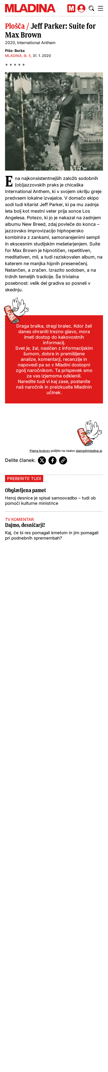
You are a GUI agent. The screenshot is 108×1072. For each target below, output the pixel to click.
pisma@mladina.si (89, 451)
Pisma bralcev (40, 451)
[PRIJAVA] (81, 8)
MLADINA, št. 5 (18, 55)
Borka (20, 50)
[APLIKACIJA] (71, 8)
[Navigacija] (100, 8)
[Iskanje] (91, 8)
